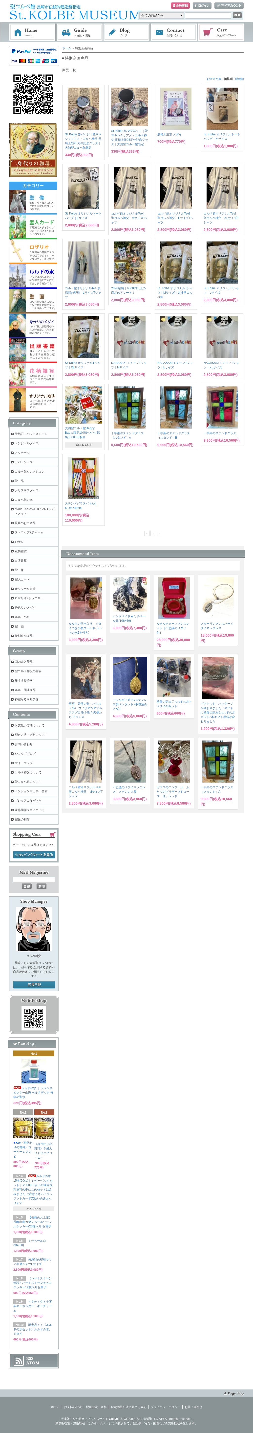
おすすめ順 (214, 79)
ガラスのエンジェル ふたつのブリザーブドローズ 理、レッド (173, 792)
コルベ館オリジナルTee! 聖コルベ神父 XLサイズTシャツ (221, 218)
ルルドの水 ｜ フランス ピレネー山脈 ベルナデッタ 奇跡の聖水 (33, 1092)
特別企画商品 (24, 636)
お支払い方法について (29, 725)
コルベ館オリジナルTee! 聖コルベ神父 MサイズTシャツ (129, 218)
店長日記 (34, 985)
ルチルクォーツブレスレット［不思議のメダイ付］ (173, 628)
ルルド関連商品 (25, 690)
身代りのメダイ (25, 607)
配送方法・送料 (96, 1407)
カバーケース (24, 462)
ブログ (127, 32)
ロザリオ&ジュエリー (29, 598)
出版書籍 (21, 560)
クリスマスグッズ (27, 490)
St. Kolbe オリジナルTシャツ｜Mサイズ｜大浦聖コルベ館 (175, 293)
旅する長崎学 (24, 680)
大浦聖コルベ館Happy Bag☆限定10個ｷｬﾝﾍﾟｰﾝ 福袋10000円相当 (82, 433)
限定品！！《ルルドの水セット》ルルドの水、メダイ (32, 1329)
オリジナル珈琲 (25, 589)
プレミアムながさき (28, 800)
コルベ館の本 (24, 500)
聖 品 (19, 481)
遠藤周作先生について (29, 810)
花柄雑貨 (21, 551)
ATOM (33, 1362)
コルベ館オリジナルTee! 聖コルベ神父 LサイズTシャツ (175, 218)
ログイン (202, 5)
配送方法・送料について (31, 735)
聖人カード (22, 579)
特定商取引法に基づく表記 (129, 1407)
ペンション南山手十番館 (31, 791)
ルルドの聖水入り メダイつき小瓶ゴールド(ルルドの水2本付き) (85, 628)
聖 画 (19, 626)
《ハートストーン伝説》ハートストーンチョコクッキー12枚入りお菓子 (32, 1283)
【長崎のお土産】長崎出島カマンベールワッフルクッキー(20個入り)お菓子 (32, 1222)
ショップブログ (25, 753)
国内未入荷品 (24, 662)
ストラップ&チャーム (29, 532)
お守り (19, 542)
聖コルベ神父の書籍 (28, 671)
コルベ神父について (28, 772)
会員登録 (180, 5)
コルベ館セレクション (29, 471)
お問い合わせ (174, 32)
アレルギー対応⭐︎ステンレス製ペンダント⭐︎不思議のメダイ (130, 704)
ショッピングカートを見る (34, 855)
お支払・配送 (79, 32)
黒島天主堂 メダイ (169, 134)
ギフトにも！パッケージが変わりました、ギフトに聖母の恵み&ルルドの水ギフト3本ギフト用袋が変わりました (218, 712)
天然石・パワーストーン (31, 434)
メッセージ (22, 452)
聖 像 (19, 570)
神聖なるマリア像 (27, 699)
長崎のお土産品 (25, 523)
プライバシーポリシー (165, 1407)
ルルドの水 (22, 617)
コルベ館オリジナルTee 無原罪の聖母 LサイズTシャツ (83, 293)
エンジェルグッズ (27, 443)
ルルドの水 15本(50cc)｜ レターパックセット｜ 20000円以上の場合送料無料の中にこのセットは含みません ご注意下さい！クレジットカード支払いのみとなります (33, 1189)
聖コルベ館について (28, 782)
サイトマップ (24, 763)
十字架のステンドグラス (220, 433)
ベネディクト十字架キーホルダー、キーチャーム (32, 1306)
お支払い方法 (73, 1407)
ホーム (32, 32)
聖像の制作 (22, 819)
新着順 (239, 79)
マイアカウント (229, 5)
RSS (29, 1358)
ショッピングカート (221, 32)
